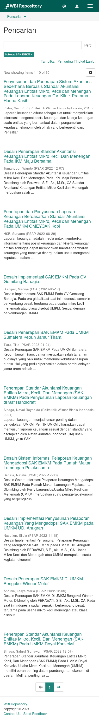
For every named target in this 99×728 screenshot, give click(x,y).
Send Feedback (35, 713)
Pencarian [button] (15, 16)
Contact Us (12, 713)
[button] (64, 6)
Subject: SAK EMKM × (18, 54)
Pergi (88, 45)
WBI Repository (15, 704)
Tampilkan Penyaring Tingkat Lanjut (68, 61)
